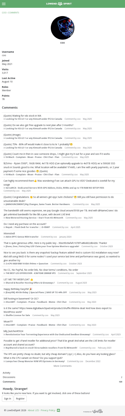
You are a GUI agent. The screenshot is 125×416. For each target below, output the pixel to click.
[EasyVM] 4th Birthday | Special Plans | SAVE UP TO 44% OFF (36, 292)
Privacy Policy (48, 410)
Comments (62, 381)
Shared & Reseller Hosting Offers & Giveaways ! (30, 282)
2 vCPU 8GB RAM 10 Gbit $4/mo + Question (27, 263)
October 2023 (106, 246)
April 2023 (116, 334)
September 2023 (84, 273)
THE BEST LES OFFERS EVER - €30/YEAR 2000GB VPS (31, 273)
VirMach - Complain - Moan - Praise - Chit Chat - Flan (32, 157)
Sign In (7, 398)
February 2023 (104, 347)
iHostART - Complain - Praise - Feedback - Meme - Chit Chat (36, 302)
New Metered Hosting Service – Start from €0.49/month (34, 217)
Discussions (62, 377)
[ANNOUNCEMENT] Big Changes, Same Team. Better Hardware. (38, 204)
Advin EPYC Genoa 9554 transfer (22, 236)
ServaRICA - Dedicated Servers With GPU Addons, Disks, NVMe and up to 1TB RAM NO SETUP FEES (55, 187)
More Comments (63, 365)
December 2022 (93, 361)
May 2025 (87, 119)
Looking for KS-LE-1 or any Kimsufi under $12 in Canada (34, 119)
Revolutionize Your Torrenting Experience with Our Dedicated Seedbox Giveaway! (48, 334)
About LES (33, 410)
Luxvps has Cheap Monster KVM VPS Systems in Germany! (35, 361)
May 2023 (92, 292)
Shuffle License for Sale (18, 315)
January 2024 (65, 236)
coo (79, 119)
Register (20, 398)
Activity (6, 372)
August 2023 (81, 282)
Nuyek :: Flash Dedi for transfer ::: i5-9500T (28, 227)
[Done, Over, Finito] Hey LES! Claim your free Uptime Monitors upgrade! (42, 246)
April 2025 (75, 227)
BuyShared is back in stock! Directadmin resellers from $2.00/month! (41, 347)
